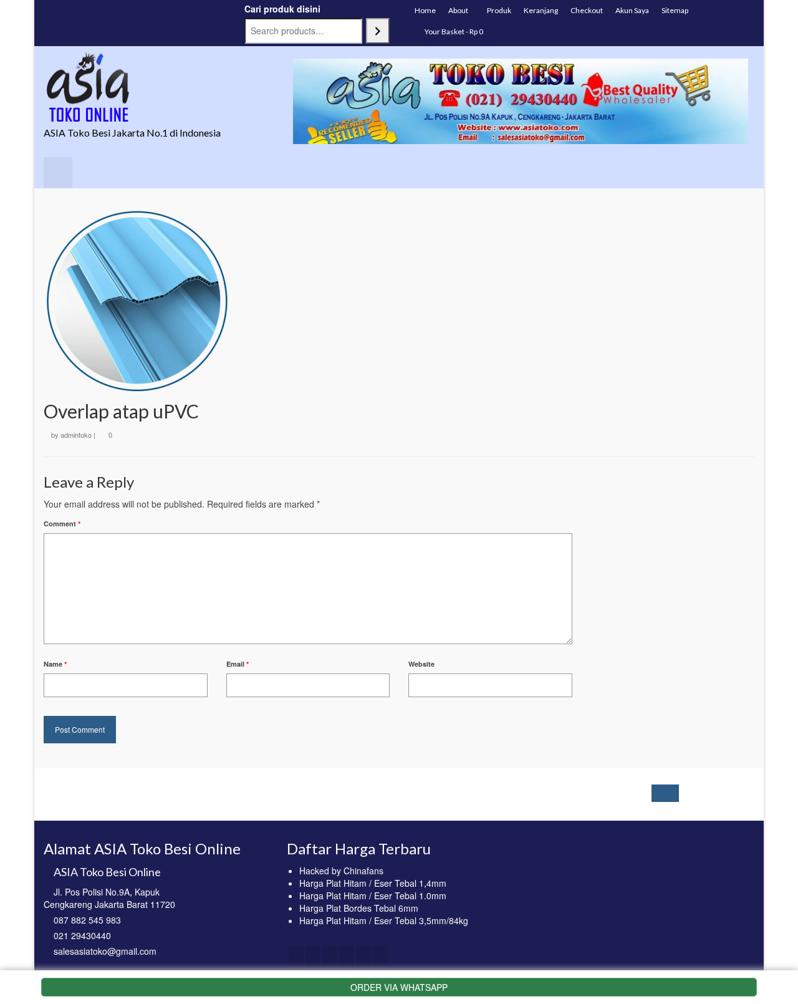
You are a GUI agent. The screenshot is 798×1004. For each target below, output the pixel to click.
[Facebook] (296, 955)
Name (55, 664)
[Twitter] (312, 955)
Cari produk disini (282, 8)
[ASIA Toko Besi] (156, 88)
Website (421, 664)
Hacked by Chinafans (341, 870)
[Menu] (58, 172)
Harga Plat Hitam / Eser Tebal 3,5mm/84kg (383, 920)
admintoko (76, 435)
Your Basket (453, 31)
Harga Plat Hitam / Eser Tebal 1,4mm (372, 883)
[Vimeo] (380, 955)
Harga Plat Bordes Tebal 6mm (358, 908)
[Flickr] (363, 955)
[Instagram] (329, 955)
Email (237, 664)
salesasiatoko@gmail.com (105, 951)
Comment (62, 523)
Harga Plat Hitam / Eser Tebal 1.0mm (372, 895)
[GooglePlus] (346, 955)
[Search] (378, 31)
